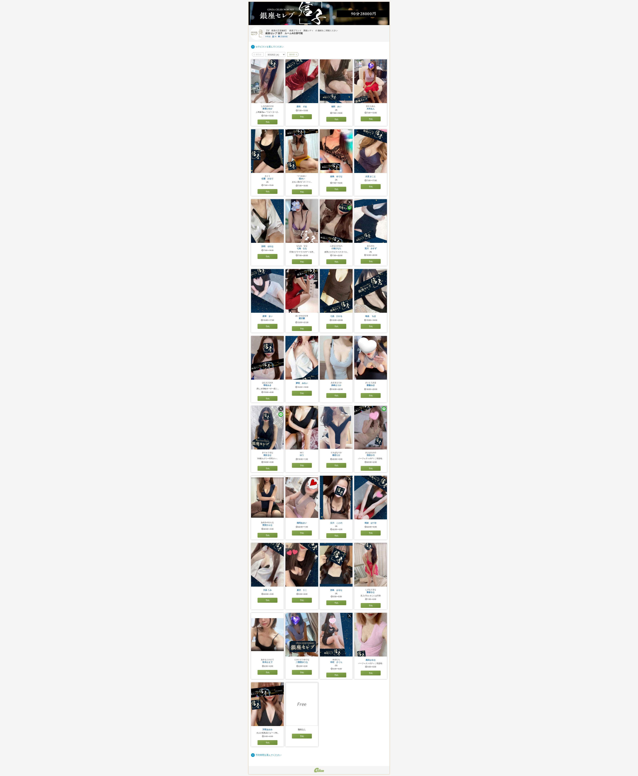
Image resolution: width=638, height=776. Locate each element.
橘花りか (336, 454)
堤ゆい (302, 178)
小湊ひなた (336, 248)
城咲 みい (336, 106)
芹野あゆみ (267, 729)
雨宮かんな (267, 524)
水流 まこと (370, 176)
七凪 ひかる (336, 316)
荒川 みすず (371, 248)
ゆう (302, 454)
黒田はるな (371, 659)
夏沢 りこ (302, 589)
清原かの (371, 454)
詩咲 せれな (267, 246)
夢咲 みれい (302, 382)
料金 (268, 36)
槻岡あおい (302, 522)
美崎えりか (336, 385)
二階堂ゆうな (302, 661)
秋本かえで (267, 661)
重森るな (371, 592)
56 (275, 36)
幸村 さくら (336, 661)
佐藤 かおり (267, 178)
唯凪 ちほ (370, 316)
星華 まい (267, 316)
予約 (267, 122)
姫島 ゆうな (336, 176)
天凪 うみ (267, 589)
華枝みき (267, 385)
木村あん (371, 108)
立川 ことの (336, 522)
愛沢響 (302, 318)
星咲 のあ (302, 106)
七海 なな (302, 248)
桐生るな (267, 454)
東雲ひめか (267, 108)
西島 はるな (336, 589)
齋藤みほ (371, 385)
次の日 (292, 54)
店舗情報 (284, 36)
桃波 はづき (371, 522)
